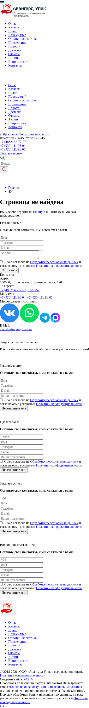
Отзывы (14, 54)
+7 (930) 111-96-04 (12, 145)
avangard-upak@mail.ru (16, 329)
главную (39, 212)
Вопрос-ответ (18, 61)
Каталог (14, 27)
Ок (2, 706)
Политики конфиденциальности (59, 265)
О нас (12, 23)
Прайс (12, 31)
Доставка (14, 50)
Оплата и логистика (22, 38)
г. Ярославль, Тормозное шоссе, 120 (25, 134)
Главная (13, 187)
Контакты (15, 65)
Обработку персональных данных (54, 262)
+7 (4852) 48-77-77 (13, 141)
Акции (13, 58)
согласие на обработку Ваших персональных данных (44, 687)
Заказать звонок (11, 153)
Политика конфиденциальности (22, 675)
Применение (17, 42)
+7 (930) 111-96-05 (12, 149)
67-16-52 (34, 290)
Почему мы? (17, 35)
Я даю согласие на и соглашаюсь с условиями (41, 263)
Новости (14, 46)
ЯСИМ (29, 679)
